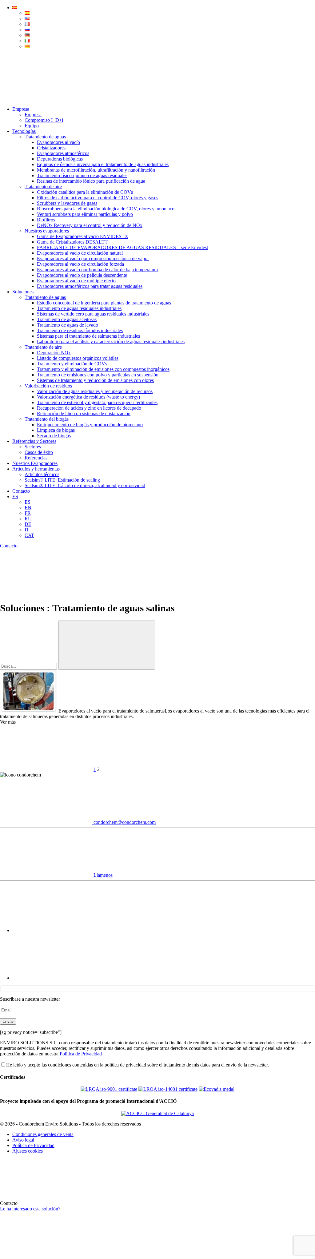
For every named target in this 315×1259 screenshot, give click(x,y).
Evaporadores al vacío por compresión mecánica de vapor (93, 258)
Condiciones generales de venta (43, 1134)
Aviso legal (23, 1139)
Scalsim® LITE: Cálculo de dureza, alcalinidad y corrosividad (85, 485)
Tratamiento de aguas (45, 136)
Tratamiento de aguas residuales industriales (79, 308)
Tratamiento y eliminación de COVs (72, 363)
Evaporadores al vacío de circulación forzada (80, 264)
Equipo (32, 125)
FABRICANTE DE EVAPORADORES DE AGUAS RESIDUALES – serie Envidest (122, 247)
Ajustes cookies (27, 1151)
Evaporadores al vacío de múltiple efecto (76, 280)
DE (28, 524)
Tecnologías (24, 131)
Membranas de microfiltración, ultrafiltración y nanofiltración (96, 170)
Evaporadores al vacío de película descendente (82, 275)
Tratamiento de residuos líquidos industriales (80, 330)
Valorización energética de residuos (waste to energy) (88, 396)
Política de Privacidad (81, 1053)
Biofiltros (46, 219)
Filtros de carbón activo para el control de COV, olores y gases (97, 197)
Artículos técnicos (42, 474)
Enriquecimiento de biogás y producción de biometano (90, 424)
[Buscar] (106, 645)
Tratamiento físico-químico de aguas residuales (82, 175)
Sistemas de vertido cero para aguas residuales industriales (93, 313)
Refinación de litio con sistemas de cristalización (83, 413)
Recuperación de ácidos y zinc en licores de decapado (89, 408)
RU (28, 518)
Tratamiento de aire (43, 186)
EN (28, 507)
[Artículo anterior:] (46, 769)
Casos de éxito (39, 452)
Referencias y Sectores (34, 441)
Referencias (36, 457)
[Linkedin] (58, 977)
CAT (29, 535)
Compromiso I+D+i (44, 120)
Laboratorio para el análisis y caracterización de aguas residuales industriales (111, 341)
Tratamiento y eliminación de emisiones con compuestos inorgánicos (103, 369)
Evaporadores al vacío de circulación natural (80, 253)
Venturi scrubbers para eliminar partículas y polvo (85, 214)
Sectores (33, 446)
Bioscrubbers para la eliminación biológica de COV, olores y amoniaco (105, 208)
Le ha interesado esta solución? (30, 1208)
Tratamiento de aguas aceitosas (67, 319)
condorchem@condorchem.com (124, 822)
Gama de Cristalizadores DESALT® (72, 241)
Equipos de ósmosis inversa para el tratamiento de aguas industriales (103, 164)
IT (27, 529)
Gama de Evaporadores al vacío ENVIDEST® (82, 236)
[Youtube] (58, 930)
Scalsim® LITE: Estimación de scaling (62, 480)
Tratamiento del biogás (47, 419)
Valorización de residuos (48, 385)
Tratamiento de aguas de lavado (67, 325)
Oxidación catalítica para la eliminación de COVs (85, 192)
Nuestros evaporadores (47, 230)
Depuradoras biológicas (60, 158)
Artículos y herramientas (36, 468)
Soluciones (23, 291)
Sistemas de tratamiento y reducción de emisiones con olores (95, 380)
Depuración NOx (54, 352)
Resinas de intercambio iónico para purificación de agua (91, 181)
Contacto (21, 491)
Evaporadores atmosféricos (63, 153)
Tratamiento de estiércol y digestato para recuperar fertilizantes (97, 402)
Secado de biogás (54, 435)
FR (28, 513)
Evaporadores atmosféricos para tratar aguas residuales (89, 286)
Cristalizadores (51, 147)
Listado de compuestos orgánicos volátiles (77, 358)
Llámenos (102, 875)
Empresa (20, 109)
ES (15, 496)
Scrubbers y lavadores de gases (67, 203)
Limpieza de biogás (56, 430)
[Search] (46, 98)
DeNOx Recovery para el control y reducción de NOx (89, 225)
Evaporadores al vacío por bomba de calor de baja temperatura (97, 269)
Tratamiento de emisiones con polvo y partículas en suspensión (97, 374)
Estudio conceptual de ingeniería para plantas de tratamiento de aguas (104, 302)
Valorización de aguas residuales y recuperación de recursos (95, 391)
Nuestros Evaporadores (35, 463)
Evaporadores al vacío (58, 142)
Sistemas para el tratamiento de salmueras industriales (88, 336)
